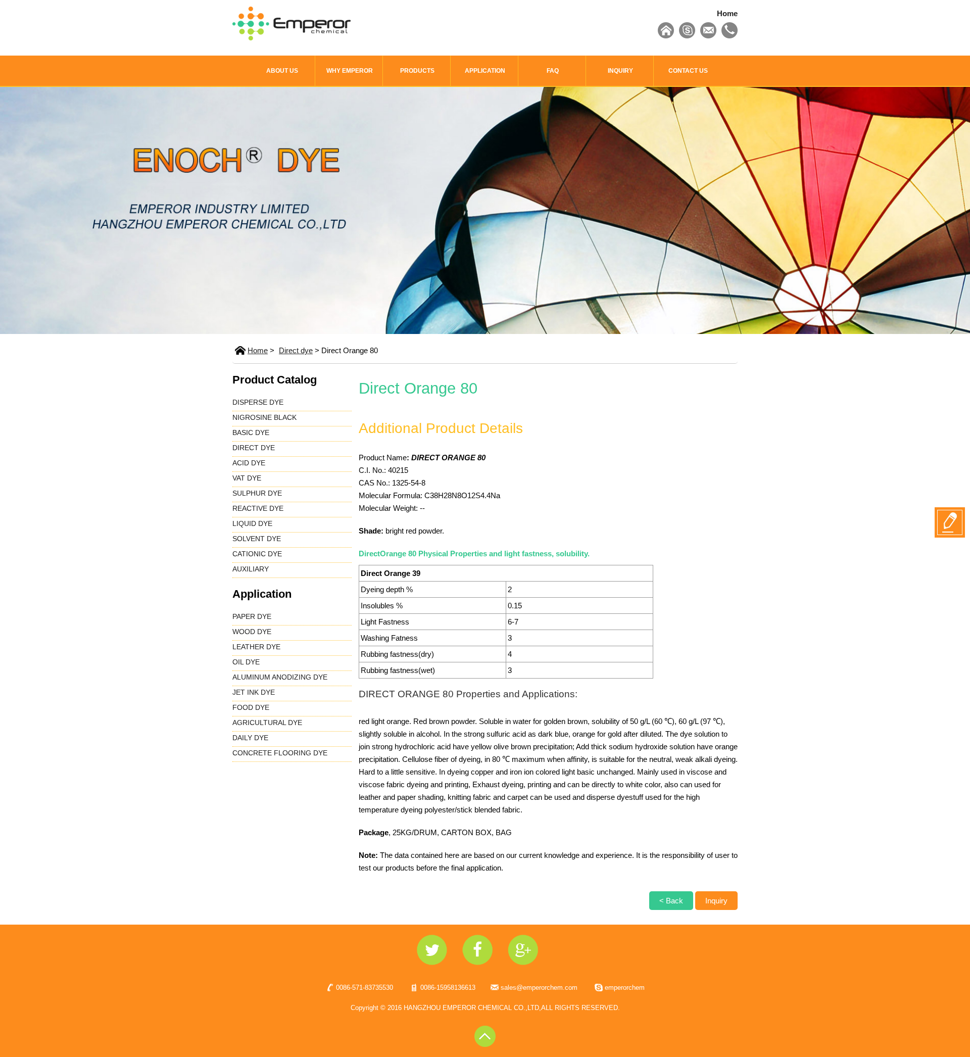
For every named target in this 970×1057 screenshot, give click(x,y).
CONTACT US (688, 70)
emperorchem (625, 987)
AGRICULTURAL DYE (267, 722)
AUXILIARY (250, 569)
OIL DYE (246, 662)
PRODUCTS (417, 70)
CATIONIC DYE (257, 554)
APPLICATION (485, 70)
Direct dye (296, 350)
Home (727, 13)
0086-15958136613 (447, 987)
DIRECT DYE (253, 448)
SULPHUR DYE (257, 493)
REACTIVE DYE (257, 508)
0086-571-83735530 (364, 987)
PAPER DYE (251, 616)
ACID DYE (248, 463)
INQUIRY (620, 70)
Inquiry (716, 900)
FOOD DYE (250, 707)
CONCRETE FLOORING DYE (279, 753)
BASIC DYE (250, 432)
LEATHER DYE (256, 647)
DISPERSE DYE (257, 402)
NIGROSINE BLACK (264, 417)
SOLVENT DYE (256, 539)
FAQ (553, 70)
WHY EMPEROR (349, 70)
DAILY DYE (250, 738)
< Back (671, 900)
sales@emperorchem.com (539, 987)
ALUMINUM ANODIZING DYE (279, 677)
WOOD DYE (251, 632)
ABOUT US (282, 70)
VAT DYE (246, 478)
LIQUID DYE (252, 523)
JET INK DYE (253, 692)
